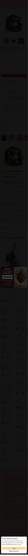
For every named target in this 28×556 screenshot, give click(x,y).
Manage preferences (14, 551)
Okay (14, 548)
